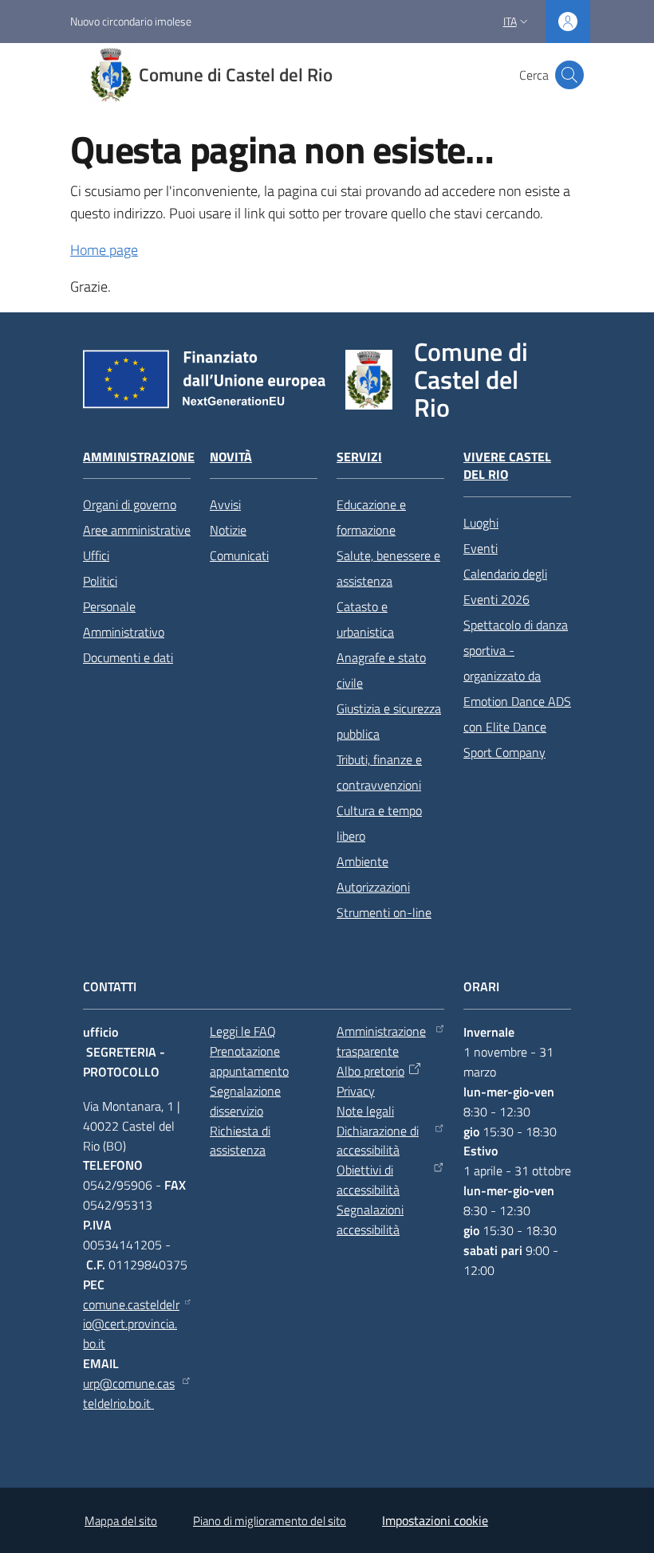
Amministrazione (139, 457)
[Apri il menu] (22, 74)
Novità (231, 457)
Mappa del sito (121, 1521)
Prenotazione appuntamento (249, 1060)
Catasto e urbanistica (365, 619)
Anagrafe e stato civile (381, 670)
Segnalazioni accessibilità (370, 1219)
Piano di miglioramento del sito (269, 1521)
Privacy (356, 1090)
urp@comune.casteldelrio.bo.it (129, 1393)
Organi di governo (129, 504)
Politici (100, 580)
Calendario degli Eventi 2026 (505, 586)
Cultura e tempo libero (379, 823)
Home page (104, 250)
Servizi (359, 457)
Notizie (228, 529)
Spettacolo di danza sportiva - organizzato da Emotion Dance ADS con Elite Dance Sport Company (517, 688)
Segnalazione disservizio (245, 1100)
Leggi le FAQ (243, 1031)
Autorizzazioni (373, 886)
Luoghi (480, 522)
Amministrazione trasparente (381, 1041)
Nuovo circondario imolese (130, 21)
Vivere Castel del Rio (507, 466)
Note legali (365, 1110)
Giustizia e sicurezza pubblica (389, 721)
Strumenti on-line (384, 912)
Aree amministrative (137, 529)
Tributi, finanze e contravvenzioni (379, 772)
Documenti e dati (128, 657)
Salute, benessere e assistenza (388, 568)
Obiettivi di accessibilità (368, 1179)
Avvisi (225, 504)
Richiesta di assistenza (240, 1140)
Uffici (96, 555)
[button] (569, 75)
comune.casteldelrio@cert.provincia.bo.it (131, 1324)
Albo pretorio (370, 1070)
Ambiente (362, 861)
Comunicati (239, 555)
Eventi (480, 548)
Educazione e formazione (371, 517)
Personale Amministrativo (123, 619)
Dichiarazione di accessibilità (378, 1140)
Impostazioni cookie (435, 1520)
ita (510, 21)
